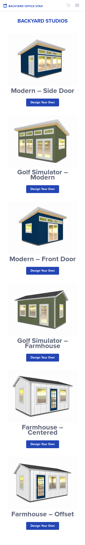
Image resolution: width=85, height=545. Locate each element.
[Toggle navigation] (77, 5)
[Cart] (68, 5)
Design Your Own (43, 102)
